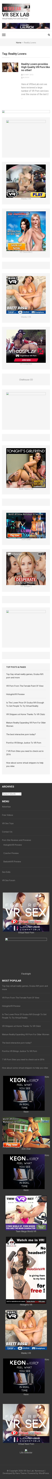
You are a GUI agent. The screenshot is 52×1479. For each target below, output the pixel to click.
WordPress (44, 1473)
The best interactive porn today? (21, 734)
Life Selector (26, 1452)
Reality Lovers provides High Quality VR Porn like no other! (35, 67)
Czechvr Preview (11, 853)
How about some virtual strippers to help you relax (25, 1068)
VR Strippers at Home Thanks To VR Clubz (25, 714)
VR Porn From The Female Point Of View (24, 686)
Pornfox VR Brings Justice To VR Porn (23, 743)
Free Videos (7, 815)
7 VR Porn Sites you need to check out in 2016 (23, 1059)
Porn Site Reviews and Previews (16, 840)
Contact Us (7, 832)
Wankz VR (26, 317)
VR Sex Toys (8, 823)
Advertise (6, 806)
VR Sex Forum (8, 880)
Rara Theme (21, 1473)
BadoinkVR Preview (12, 861)
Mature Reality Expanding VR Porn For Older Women (25, 1034)
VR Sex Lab (15, 15)
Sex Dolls (6, 872)
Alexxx (26, 77)
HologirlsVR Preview (15, 694)
